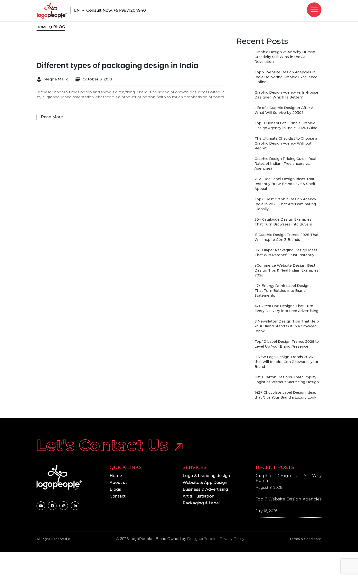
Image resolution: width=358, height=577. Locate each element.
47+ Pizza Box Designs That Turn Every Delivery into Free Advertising (286, 308)
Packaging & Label (201, 503)
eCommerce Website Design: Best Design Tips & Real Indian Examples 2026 (286, 270)
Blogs (115, 489)
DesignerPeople (202, 538)
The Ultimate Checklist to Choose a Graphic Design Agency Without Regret (285, 143)
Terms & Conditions (305, 539)
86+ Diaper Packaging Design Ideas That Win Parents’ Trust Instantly (286, 252)
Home (116, 475)
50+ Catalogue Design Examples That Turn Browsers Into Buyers (283, 221)
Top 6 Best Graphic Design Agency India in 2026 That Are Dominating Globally (285, 204)
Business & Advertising (205, 489)
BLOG (59, 27)
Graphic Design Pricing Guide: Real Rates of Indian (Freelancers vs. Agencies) (285, 163)
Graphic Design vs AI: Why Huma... (288, 478)
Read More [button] (52, 117)
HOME (42, 27)
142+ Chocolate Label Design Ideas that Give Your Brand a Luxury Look (285, 395)
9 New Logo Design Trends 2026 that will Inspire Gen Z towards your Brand (286, 362)
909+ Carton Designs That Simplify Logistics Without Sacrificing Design (286, 379)
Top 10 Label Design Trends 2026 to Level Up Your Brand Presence (286, 344)
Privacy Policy (232, 538)
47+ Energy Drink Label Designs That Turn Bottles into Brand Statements (282, 291)
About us (119, 482)
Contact (118, 496)
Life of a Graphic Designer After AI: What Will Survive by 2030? (284, 110)
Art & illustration (198, 496)
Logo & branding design (206, 475)
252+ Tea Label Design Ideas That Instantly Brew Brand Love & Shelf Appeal (284, 184)
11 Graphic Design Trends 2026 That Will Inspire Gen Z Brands (286, 237)
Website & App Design (205, 482)
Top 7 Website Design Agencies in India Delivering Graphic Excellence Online (285, 77)
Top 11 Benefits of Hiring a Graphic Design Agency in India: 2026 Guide (285, 125)
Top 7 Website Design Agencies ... (288, 501)
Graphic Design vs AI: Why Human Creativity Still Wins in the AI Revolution (284, 57)
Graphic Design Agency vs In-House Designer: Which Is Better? (286, 94)
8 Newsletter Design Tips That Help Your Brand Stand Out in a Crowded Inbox (286, 326)
